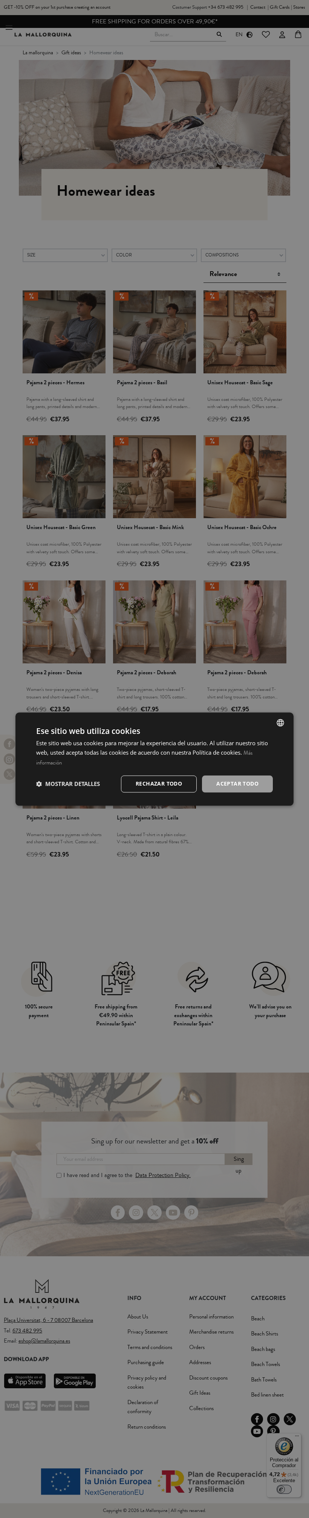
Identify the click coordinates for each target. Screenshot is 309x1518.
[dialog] (154, 759)
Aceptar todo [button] (237, 783)
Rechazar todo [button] (159, 783)
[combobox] (280, 722)
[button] (68, 784)
